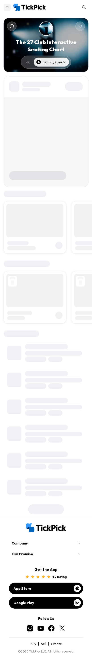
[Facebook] (51, 628)
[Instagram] (29, 628)
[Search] (83, 7)
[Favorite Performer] (80, 26)
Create (56, 644)
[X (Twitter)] (62, 628)
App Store (22, 588)
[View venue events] (27, 62)
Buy (33, 644)
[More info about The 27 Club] (12, 26)
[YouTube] (40, 628)
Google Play (23, 603)
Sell (43, 644)
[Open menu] (7, 7)
